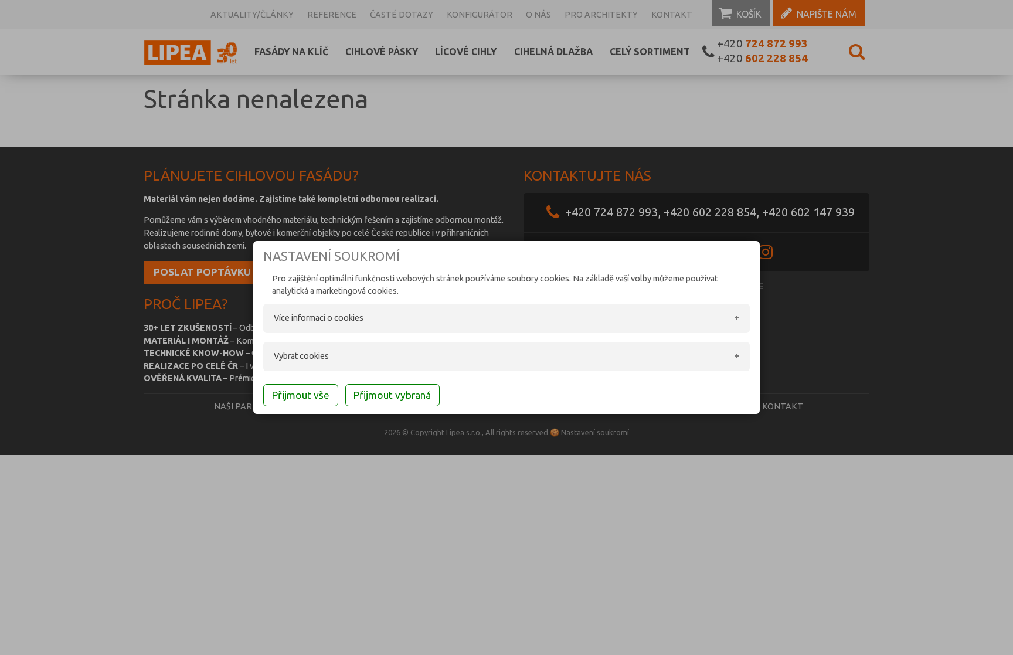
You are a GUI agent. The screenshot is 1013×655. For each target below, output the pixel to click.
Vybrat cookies (301, 356)
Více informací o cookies (318, 318)
